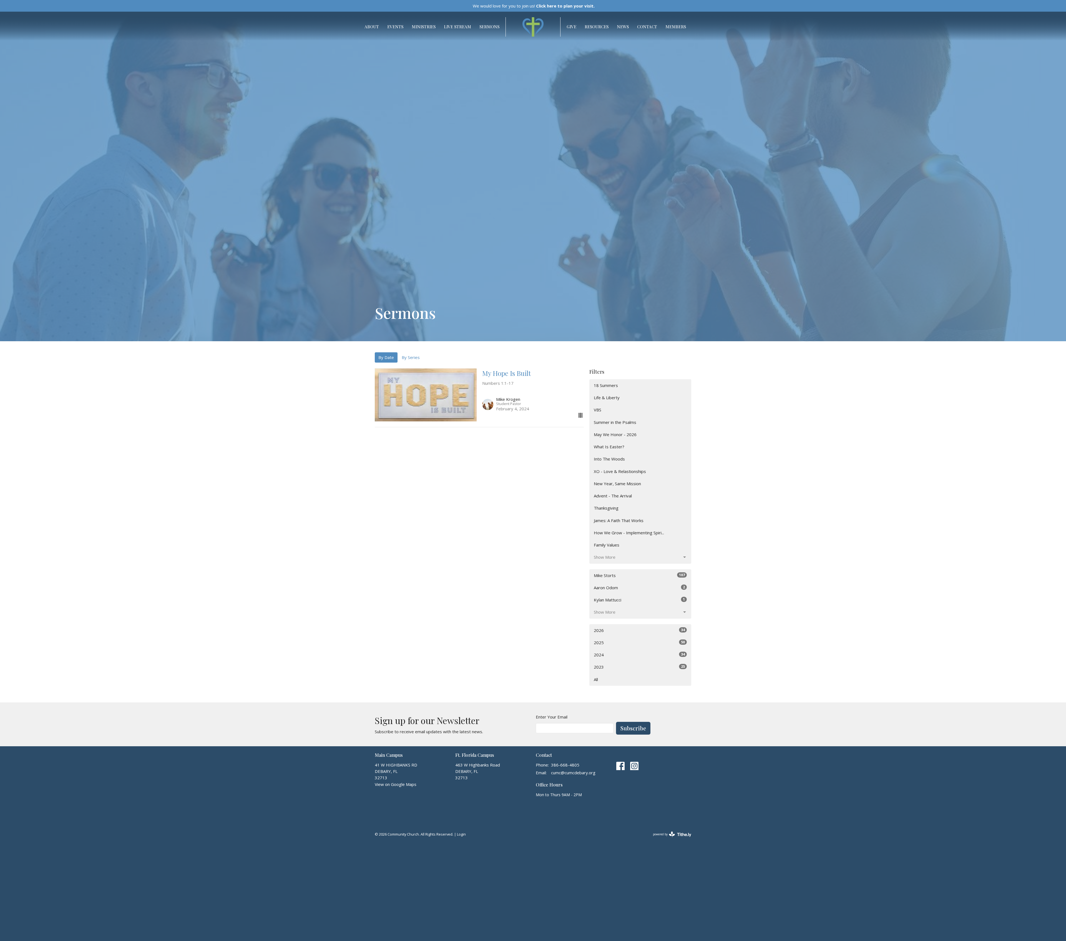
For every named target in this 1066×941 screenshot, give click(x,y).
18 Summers (606, 385)
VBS (597, 410)
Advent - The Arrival (613, 496)
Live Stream (457, 26)
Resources (597, 26)
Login (461, 834)
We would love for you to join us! (534, 6)
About (371, 26)
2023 (639, 667)
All (596, 679)
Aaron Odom (639, 587)
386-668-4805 (565, 765)
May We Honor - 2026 (615, 434)
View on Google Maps (395, 784)
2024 (639, 654)
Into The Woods (609, 459)
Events (395, 26)
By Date (386, 357)
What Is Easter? (609, 446)
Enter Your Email (551, 717)
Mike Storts (639, 575)
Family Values (606, 545)
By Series (411, 357)
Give (571, 26)
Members (675, 26)
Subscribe (633, 728)
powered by (669, 839)
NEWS (623, 26)
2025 (639, 642)
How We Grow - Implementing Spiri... (629, 532)
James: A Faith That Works (618, 520)
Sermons (489, 26)
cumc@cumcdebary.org (573, 772)
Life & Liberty (607, 397)
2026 (639, 630)
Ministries (424, 26)
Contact (647, 26)
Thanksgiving (606, 508)
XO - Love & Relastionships (620, 471)
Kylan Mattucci (639, 600)
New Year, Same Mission (617, 483)
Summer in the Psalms (615, 422)
